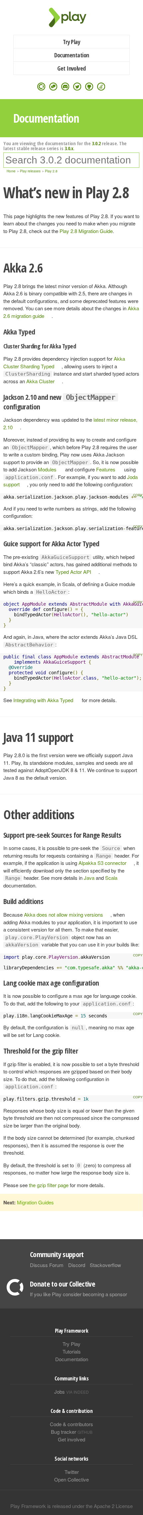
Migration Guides (35, 1202)
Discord (76, 1264)
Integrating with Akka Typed (43, 700)
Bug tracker (71, 1431)
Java (89, 877)
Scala (111, 877)
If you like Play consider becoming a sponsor (78, 1294)
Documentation (71, 55)
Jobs (71, 1391)
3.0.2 (96, 143)
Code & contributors (71, 1424)
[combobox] (71, 160)
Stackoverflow (105, 1264)
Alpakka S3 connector (102, 862)
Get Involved (71, 68)
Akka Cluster (40, 381)
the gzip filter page (49, 1185)
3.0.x (69, 148)
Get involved (71, 1439)
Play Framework (71, 17)
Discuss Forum (47, 1264)
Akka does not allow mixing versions (63, 914)
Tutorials (72, 1351)
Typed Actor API (73, 571)
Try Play (71, 42)
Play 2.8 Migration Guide (86, 230)
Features (105, 469)
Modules (47, 469)
